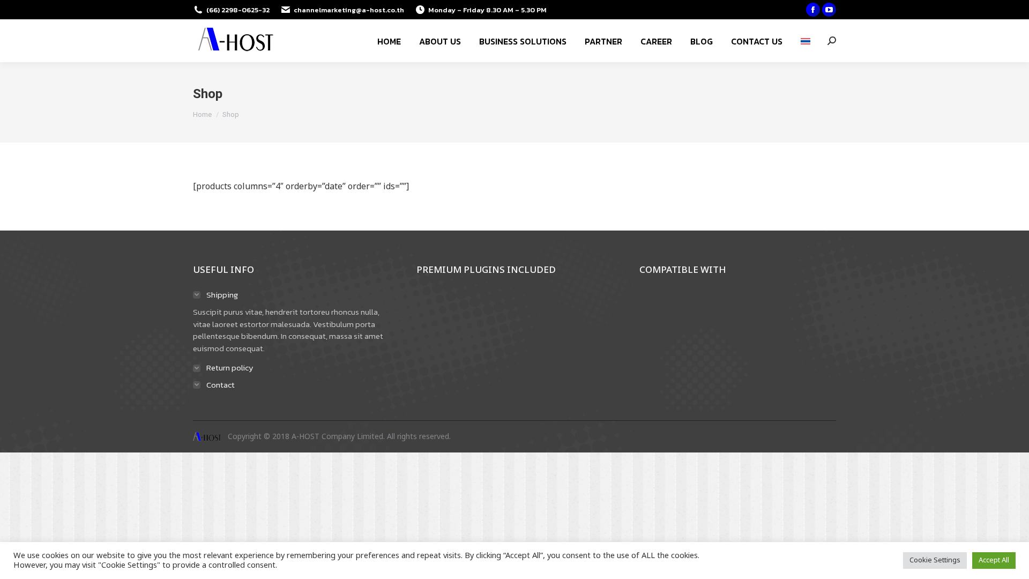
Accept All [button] (994, 560)
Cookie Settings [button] (934, 560)
